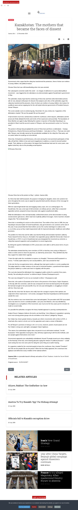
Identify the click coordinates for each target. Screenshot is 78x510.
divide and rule (28, 321)
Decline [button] (34, 507)
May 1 (55, 131)
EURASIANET (23, 362)
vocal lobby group (15, 229)
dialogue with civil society (34, 325)
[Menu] (29, 13)
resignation (44, 121)
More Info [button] (57, 507)
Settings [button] (50, 507)
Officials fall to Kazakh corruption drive (28, 418)
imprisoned (45, 304)
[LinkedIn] (68, 39)
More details (45, 446)
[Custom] (8, 5)
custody (58, 264)
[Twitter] (5, 5)
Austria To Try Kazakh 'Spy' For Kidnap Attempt (33, 402)
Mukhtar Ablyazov (22, 237)
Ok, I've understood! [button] (24, 507)
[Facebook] (1, 5)
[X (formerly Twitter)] (63, 39)
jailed (29, 343)
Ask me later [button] (42, 507)
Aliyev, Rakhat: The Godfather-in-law (27, 385)
